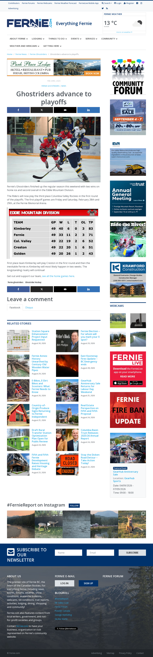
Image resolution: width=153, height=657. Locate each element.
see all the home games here (58, 276)
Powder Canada (62, 610)
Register (130, 3)
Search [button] (107, 3)
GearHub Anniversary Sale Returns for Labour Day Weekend (90, 386)
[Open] (21, 524)
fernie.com (22, 626)
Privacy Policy (125, 653)
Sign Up (88, 583)
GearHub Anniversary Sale (125, 473)
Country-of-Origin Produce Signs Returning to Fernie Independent (41, 411)
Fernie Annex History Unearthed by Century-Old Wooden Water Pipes (40, 363)
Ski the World (61, 619)
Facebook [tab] (15, 307)
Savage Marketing (63, 614)
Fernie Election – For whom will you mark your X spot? (90, 335)
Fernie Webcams (44, 3)
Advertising (13, 8)
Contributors (14, 3)
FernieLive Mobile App (89, 3)
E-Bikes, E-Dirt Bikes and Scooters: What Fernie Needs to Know (41, 386)
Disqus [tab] (29, 307)
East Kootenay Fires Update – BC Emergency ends (89, 360)
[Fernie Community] (31, 22)
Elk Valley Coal (61, 602)
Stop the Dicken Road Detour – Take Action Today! (90, 459)
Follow (74, 505)
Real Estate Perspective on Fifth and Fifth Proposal (89, 410)
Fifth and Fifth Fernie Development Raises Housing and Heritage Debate (40, 462)
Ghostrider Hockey (33, 282)
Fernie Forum (61, 606)
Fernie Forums (28, 3)
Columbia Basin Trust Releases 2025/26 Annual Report (89, 434)
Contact (140, 653)
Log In (64, 583)
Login (118, 3)
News (63, 86)
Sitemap (110, 653)
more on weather (123, 32)
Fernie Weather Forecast (65, 3)
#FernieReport (61, 598)
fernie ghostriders (15, 282)
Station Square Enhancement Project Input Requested (40, 335)
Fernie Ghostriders (50, 86)
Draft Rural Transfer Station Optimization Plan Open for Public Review (41, 435)
